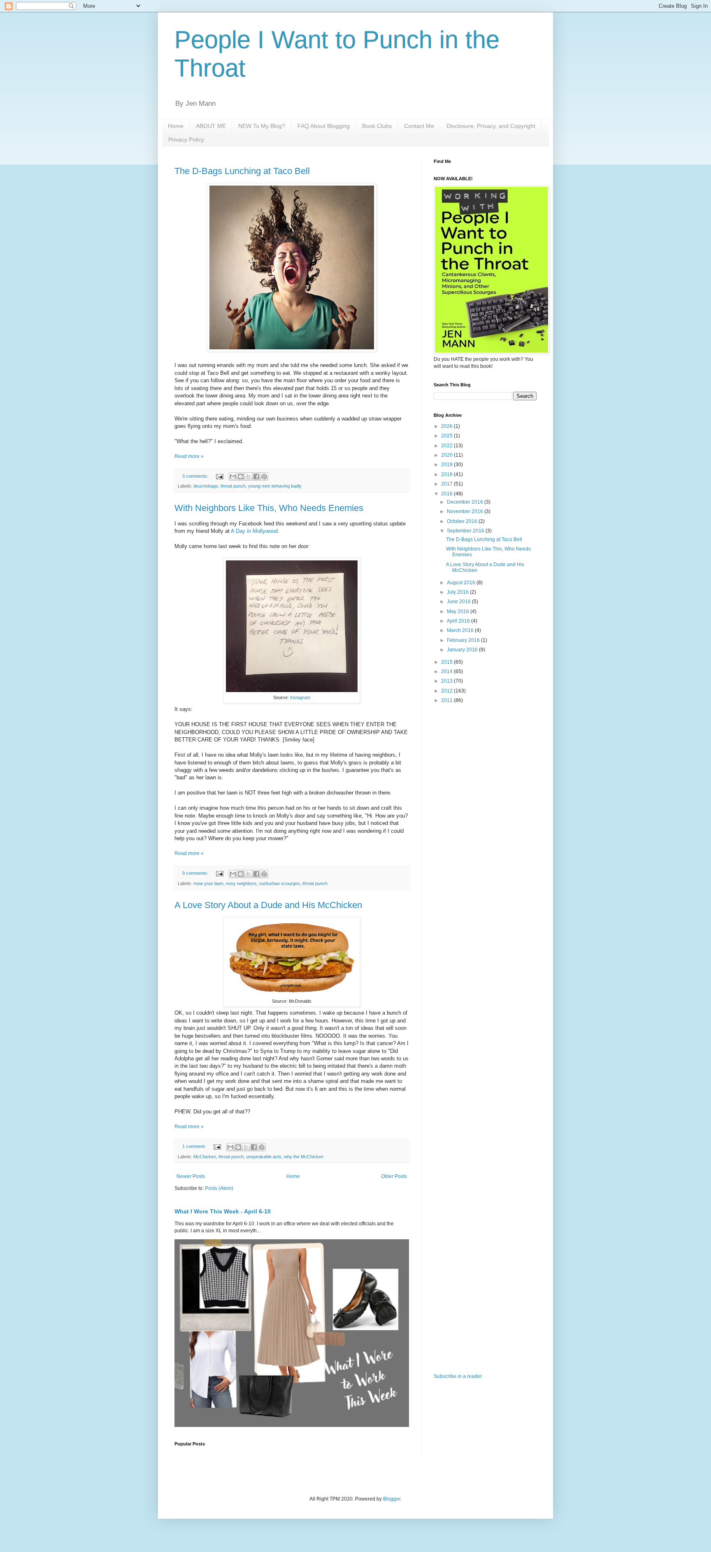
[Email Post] (219, 476)
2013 (447, 681)
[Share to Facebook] (256, 476)
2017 (447, 484)
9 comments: (195, 873)
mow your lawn (208, 883)
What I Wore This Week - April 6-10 (222, 1211)
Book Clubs (377, 126)
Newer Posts (191, 1176)
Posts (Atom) (219, 1188)
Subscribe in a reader (458, 1376)
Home (176, 126)
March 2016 (461, 630)
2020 (447, 455)
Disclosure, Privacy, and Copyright (490, 126)
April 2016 (459, 621)
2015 (447, 662)
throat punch (233, 485)
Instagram (300, 697)
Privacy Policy (186, 139)
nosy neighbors (241, 883)
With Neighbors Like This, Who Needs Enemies (268, 508)
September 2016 (466, 531)
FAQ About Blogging (323, 126)
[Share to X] (248, 476)
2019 (447, 464)
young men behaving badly (275, 485)
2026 (447, 426)
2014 (447, 671)
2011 (447, 700)
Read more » (189, 456)
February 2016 (464, 640)
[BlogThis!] (241, 476)
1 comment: (194, 1146)
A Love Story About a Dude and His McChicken (268, 905)
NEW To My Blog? (261, 126)
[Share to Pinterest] (264, 476)
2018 (447, 474)
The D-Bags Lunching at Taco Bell (242, 171)
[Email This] (233, 476)
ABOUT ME (211, 126)
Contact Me (419, 126)
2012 (447, 691)
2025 (447, 436)
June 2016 (459, 601)
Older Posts (394, 1176)
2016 (447, 494)
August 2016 (461, 582)
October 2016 (463, 521)
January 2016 (463, 650)
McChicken (204, 1156)
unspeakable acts (263, 1156)
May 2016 (458, 611)
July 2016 (458, 592)
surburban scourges (279, 883)
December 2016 (465, 502)
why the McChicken (303, 1156)
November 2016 (465, 511)
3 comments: (195, 476)
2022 (447, 445)
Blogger (391, 1499)
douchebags (205, 485)
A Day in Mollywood (254, 531)
